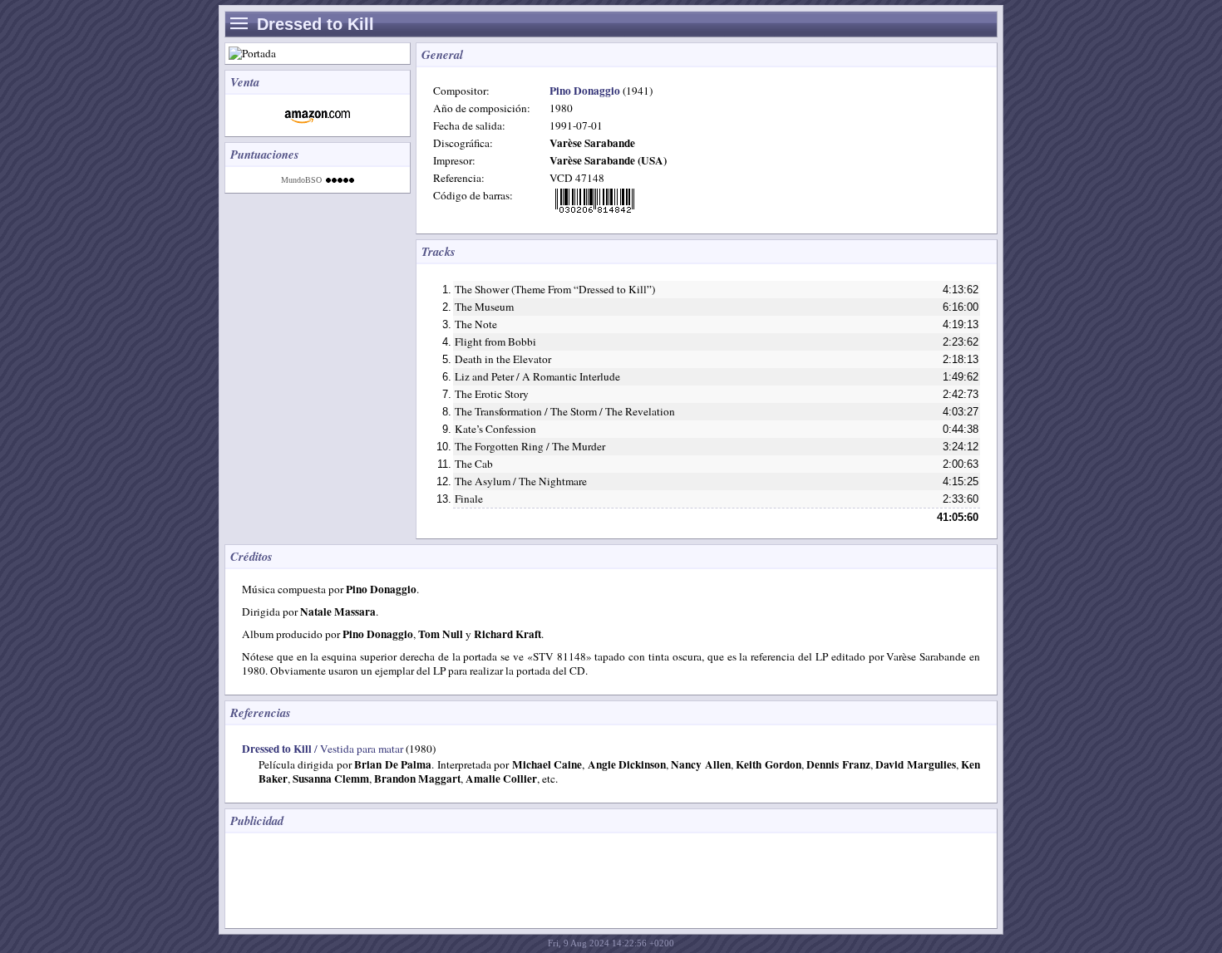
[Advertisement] (536, 879)
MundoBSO (301, 179)
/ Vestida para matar (322, 748)
